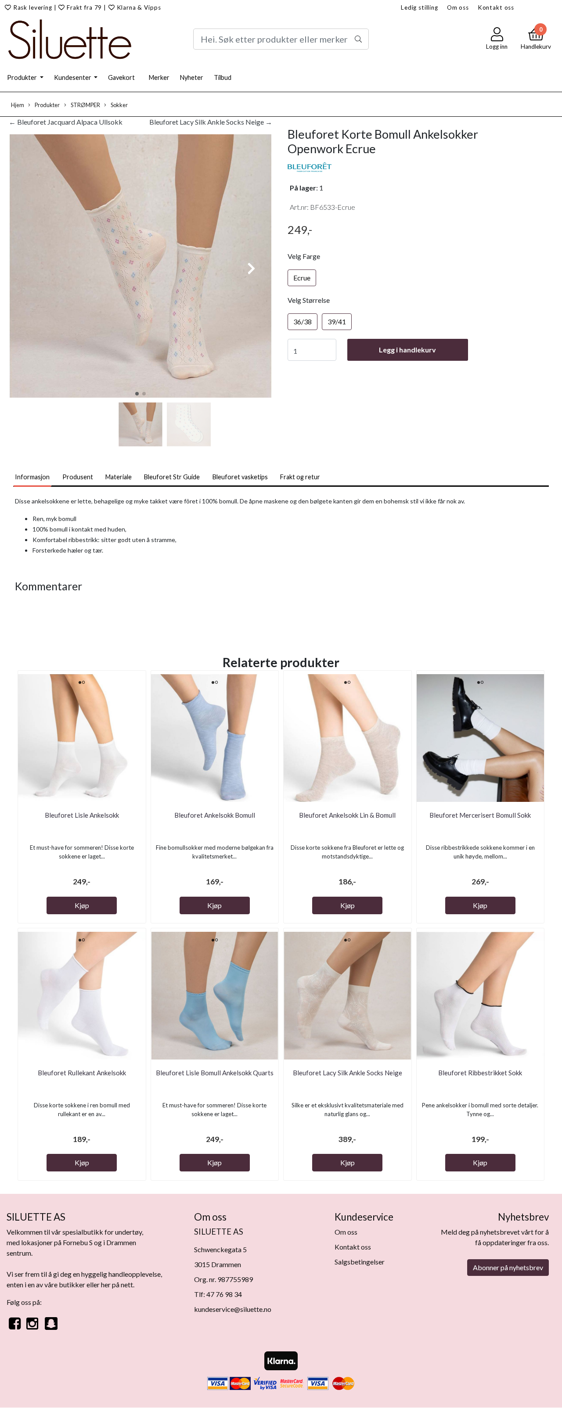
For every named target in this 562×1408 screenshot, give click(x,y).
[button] (137, 393)
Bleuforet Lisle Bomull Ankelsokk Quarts (215, 1073)
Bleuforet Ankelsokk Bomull (214, 815)
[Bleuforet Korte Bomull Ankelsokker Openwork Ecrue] (140, 267)
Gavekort (121, 77)
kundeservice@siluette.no (232, 1309)
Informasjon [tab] (32, 477)
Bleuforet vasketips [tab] (240, 477)
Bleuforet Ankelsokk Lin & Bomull (347, 815)
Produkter (22, 77)
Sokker (119, 104)
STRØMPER (85, 104)
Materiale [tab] (118, 477)
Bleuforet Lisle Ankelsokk (82, 815)
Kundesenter (73, 77)
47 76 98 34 (224, 1294)
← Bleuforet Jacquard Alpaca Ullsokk (65, 122)
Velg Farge (304, 256)
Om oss (458, 7)
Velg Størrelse (309, 300)
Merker (159, 77)
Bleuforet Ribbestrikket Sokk (480, 1073)
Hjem (17, 104)
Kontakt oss (496, 7)
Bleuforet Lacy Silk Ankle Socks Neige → (210, 122)
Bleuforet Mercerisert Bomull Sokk (480, 815)
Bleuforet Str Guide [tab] (172, 477)
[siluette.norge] (51, 1328)
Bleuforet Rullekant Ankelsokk (82, 1073)
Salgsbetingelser (360, 1261)
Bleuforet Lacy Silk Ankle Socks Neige (347, 1073)
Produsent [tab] (77, 477)
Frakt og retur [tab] (300, 477)
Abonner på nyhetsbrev (508, 1267)
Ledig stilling (419, 7)
